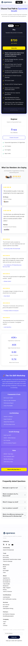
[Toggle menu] (25, 2)
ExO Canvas (6, 604)
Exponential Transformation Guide (12, 559)
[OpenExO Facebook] (6, 545)
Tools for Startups (7, 561)
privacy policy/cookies (18, 629)
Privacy (5, 589)
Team (4, 621)
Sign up (19, 2)
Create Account (14, 137)
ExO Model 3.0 (6, 580)
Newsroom (6, 586)
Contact (5, 625)
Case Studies (6, 584)
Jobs (4, 623)
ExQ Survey (6, 557)
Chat (4, 572)
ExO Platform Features (9, 614)
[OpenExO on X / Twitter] (3, 544)
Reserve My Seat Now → (14, 469)
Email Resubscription (8, 616)
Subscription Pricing (8, 608)
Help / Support (6, 587)
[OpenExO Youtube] (12, 545)
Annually (17, 25)
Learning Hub (6, 597)
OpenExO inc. (6, 578)
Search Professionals (8, 550)
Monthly (11, 25)
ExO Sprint (5, 606)
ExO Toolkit (6, 555)
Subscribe (14, 48)
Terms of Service (7, 591)
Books (4, 566)
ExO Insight (6, 570)
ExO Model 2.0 (6, 582)
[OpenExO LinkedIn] (9, 545)
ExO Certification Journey (9, 599)
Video (4, 568)
